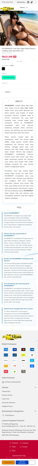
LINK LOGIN (8, 462)
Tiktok (13, 450)
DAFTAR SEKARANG (22, 462)
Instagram (25, 443)
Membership (21, 2)
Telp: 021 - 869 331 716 (27, 426)
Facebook (15, 443)
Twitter (14, 447)
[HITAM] (3, 68)
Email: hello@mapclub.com (10, 426)
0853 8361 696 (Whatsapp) (10, 435)
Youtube (24, 447)
